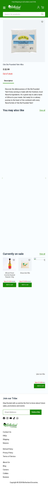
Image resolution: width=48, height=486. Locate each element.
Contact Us (7, 432)
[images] (24, 41)
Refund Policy (8, 449)
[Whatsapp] (17, 418)
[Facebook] (4, 418)
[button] (2, 178)
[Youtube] (11, 418)
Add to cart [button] (9, 285)
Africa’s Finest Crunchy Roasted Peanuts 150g (9, 275)
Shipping (6, 439)
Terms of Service (9, 456)
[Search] (42, 14)
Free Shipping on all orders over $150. (24, 2)
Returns (6, 443)
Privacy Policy (8, 453)
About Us (6, 462)
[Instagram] (7, 418)
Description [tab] (8, 81)
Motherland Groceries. (30, 482)
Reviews (6, 477)
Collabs (5, 473)
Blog (4, 466)
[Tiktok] (14, 418)
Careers (6, 470)
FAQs (5, 436)
